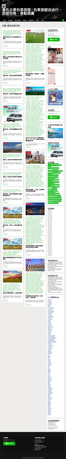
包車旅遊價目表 (36, 57)
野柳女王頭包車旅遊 (28, 125)
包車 (40, 167)
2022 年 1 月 (50, 215)
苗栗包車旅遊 (55, 201)
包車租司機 (27, 63)
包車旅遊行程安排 (41, 60)
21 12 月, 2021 (11, 161)
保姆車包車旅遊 (28, 167)
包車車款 (49, 359)
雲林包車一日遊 (5, 30)
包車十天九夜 (27, 172)
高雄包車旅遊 (32, 242)
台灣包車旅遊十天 (28, 180)
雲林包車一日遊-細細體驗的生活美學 (12, 129)
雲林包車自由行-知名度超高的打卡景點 (12, 37)
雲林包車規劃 (5, 127)
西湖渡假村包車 (32, 119)
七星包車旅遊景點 (28, 105)
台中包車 (50, 175)
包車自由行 (41, 63)
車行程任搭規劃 (41, 121)
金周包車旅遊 (33, 125)
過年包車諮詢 (36, 124)
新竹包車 (53, 195)
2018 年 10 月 (50, 251)
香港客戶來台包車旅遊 (39, 133)
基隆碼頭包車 (39, 232)
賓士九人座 (38, 120)
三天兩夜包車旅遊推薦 (34, 107)
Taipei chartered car (35, 99)
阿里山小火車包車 (39, 127)
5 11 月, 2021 (11, 228)
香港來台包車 (37, 69)
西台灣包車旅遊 (28, 119)
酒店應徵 (49, 370)
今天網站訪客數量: (51, 422)
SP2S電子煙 (50, 303)
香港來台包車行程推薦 (29, 70)
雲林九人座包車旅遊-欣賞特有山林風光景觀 (12, 57)
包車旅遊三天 (33, 278)
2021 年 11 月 (50, 217)
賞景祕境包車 (32, 121)
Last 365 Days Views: (51, 427)
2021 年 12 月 (50, 216)
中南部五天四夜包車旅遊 (29, 108)
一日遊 (33, 100)
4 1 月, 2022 (10, 132)
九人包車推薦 (5, 285)
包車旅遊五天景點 (34, 56)
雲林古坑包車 (9, 127)
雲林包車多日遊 (15, 30)
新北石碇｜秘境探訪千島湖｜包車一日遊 (54, 268)
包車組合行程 (35, 63)
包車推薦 (30, 276)
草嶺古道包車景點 (28, 118)
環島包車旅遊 (36, 235)
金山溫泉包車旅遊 (28, 126)
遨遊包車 (39, 124)
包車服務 (4, 20)
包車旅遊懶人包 (34, 222)
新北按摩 (49, 409)
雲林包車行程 (9, 72)
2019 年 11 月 (50, 237)
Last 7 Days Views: (51, 425)
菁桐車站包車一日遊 (40, 118)
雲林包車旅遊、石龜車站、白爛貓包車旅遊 (35, 74)
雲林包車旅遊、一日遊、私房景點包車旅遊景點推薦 (35, 190)
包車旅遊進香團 (28, 288)
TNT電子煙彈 (50, 363)
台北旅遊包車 (27, 114)
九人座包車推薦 (18, 285)
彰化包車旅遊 (49, 195)
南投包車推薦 (27, 226)
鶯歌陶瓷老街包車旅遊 (38, 134)
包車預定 (37, 20)
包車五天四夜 (27, 171)
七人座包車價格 (9, 252)
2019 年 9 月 (50, 239)
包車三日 (38, 55)
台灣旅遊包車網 (38, 228)
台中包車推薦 (55, 177)
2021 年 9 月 (50, 219)
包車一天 (43, 167)
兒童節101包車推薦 (28, 112)
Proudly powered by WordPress (27, 457)
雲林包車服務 (14, 52)
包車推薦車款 (34, 276)
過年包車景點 (27, 124)
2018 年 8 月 (50, 253)
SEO (48, 373)
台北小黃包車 (42, 113)
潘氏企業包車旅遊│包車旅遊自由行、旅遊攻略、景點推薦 (32, 12)
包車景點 (40, 288)
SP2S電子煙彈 (50, 312)
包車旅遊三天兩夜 (37, 278)
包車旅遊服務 (41, 284)
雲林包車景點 (18, 31)
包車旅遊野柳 (32, 178)
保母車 (31, 167)
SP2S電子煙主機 (50, 316)
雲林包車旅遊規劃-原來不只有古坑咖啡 (12, 258)
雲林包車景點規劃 (9, 52)
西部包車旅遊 (37, 119)
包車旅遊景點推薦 (36, 284)
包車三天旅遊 (34, 55)
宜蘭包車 (54, 189)
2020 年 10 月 (50, 226)
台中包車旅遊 (51, 179)
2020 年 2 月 (50, 233)
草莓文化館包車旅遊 (34, 118)
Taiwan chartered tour (29, 100)
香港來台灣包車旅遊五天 (40, 70)
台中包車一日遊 (55, 175)
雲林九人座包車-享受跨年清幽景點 (12, 176)
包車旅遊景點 (32, 284)
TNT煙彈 (49, 332)
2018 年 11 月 (50, 250)
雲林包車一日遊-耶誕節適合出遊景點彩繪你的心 (12, 194)
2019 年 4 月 (50, 244)
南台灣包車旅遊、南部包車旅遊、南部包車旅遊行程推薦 (35, 246)
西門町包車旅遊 (41, 119)
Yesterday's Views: (51, 423)
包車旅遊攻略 (37, 177)
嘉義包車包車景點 (38, 229)
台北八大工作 (50, 323)
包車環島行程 (40, 62)
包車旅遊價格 (32, 57)
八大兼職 (49, 321)
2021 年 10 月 (50, 218)
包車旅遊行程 (37, 60)
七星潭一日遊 (33, 105)
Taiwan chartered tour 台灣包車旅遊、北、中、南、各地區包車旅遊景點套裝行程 (35, 139)
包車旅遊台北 (27, 60)
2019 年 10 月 (50, 238)
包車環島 (32, 62)
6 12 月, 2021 (11, 178)
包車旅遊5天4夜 (38, 173)
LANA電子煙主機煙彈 (51, 336)
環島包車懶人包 (28, 235)
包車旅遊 (30, 56)
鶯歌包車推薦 (27, 134)
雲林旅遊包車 (9, 35)
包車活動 (39, 61)
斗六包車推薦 (5, 287)
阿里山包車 (35, 127)
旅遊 (60, 195)
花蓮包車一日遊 (50, 199)
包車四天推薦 (36, 172)
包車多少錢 (27, 173)
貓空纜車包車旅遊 (34, 120)
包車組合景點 (31, 63)
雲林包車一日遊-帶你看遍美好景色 (12, 93)
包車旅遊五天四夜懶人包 (33, 174)
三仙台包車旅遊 (38, 106)
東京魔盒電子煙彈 (51, 317)
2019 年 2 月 (50, 246)
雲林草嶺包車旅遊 (10, 291)
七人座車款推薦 (42, 48)
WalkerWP (42, 457)
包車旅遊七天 (27, 174)
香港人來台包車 (42, 132)
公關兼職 (49, 372)
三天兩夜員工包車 (40, 107)
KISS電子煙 (50, 304)
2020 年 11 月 (50, 225)
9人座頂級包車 (38, 44)
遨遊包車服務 (40, 239)
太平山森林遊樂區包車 (38, 234)
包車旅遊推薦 (27, 177)
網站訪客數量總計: (51, 428)
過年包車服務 (32, 124)
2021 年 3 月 (50, 224)
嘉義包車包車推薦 (28, 229)
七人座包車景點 (53, 165)
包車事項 (27, 56)
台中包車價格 (50, 177)
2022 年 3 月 (50, 213)
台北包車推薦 (34, 113)
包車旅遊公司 (40, 282)
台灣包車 (40, 179)
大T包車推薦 (27, 233)
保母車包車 (34, 167)
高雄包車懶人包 (28, 242)
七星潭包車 (36, 105)
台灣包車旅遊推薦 (33, 180)
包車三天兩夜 (30, 55)
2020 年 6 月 (50, 230)
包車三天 (27, 55)
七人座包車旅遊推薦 (33, 102)
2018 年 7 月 (50, 254)
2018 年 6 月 (50, 255)
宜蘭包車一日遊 (51, 191)
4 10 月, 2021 (11, 294)
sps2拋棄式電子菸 (51, 310)
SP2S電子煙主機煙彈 (51, 338)
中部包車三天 (30, 49)
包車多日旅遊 (31, 173)
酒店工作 (49, 396)
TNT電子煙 (49, 331)
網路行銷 (49, 325)
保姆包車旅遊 (38, 166)
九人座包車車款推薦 (39, 50)
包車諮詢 (42, 20)
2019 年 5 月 (50, 243)
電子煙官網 (49, 343)
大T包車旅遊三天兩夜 (36, 233)
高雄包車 (31, 241)
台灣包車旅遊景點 (38, 180)
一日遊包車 (36, 100)
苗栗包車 (60, 199)
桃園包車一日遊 (50, 197)
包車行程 (33, 289)
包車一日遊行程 (36, 54)
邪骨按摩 (49, 394)
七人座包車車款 (32, 48)
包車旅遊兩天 (36, 282)
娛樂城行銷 (49, 387)
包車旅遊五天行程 (39, 56)
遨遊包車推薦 (32, 239)
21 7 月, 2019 (33, 142)
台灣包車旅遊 (36, 227)
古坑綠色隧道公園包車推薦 (15, 252)
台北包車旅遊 (38, 113)
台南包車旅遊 (57, 184)
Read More (5, 65)
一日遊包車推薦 (40, 100)
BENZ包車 (41, 44)
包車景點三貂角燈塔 (28, 289)
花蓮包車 (59, 197)
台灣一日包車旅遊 (28, 179)
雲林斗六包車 (5, 35)
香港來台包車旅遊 (41, 69)
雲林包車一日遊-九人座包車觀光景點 (12, 225)
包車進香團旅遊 (34, 290)
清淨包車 (31, 114)
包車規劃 (32, 223)
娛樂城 (49, 383)
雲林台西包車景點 (5, 73)
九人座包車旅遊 (5, 286)
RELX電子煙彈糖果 (51, 311)
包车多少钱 (38, 290)
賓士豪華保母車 (28, 121)
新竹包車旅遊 (57, 195)
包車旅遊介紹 (27, 57)
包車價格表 (24, 20)
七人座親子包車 (37, 48)
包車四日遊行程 (40, 172)
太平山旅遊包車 (32, 234)
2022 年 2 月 (50, 214)
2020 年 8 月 (50, 228)
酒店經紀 (49, 322)
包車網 (38, 63)
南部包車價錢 (36, 226)
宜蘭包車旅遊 (51, 193)
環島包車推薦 (32, 235)
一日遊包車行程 (28, 101)
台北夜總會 (49, 389)
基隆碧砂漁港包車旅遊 (33, 232)
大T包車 (42, 232)
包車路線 (35, 223)
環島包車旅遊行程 (41, 235)
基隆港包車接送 (28, 232)
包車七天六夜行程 (41, 54)
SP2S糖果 (49, 346)
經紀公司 (49, 407)
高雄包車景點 (36, 242)
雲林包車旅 (4, 31)
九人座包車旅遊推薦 (33, 50)
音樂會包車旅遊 (32, 132)
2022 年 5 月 (50, 211)
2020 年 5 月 (50, 231)
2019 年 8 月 (50, 240)
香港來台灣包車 (34, 70)
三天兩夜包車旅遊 (28, 107)
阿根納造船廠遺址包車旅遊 (29, 127)
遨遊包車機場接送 (28, 240)
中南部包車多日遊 (35, 108)
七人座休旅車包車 (32, 101)
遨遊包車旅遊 (36, 239)
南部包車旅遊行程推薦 (41, 226)
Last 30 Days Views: (51, 426)
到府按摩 (49, 411)
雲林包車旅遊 (8, 31)
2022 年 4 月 (50, 212)
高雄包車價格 (39, 241)
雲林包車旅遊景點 (13, 31)
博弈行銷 (49, 386)
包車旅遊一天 (35, 277)
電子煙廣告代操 (50, 329)
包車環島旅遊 (36, 62)
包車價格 (49, 357)
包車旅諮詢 (40, 276)
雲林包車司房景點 (10, 30)
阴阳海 (39, 126)
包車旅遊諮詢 (41, 177)
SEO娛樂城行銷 (50, 388)
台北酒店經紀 (50, 324)
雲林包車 (4, 51)
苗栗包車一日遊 (50, 201)
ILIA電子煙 (49, 344)
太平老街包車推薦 (13, 286)
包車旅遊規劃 (10, 20)
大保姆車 (41, 233)
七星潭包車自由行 (32, 106)
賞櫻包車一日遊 (37, 121)
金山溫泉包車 (42, 125)
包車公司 (41, 171)
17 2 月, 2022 (11, 95)
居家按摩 (49, 410)
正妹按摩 (49, 401)
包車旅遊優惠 (40, 57)
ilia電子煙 (49, 305)
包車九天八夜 (42, 55)
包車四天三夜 (32, 172)
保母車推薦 (37, 167)
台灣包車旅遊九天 (41, 227)
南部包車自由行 (28, 227)
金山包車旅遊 (38, 125)
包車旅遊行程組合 (28, 61)
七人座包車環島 (28, 48)
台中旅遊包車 (57, 179)
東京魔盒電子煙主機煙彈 (52, 342)
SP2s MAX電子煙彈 (51, 308)
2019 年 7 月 (50, 241)
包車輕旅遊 (38, 223)
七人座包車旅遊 (28, 102)
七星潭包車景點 (28, 106)
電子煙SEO (49, 330)
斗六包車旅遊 (9, 287)
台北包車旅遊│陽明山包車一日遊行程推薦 (54, 292)
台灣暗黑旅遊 (50, 351)
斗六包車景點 (13, 287)
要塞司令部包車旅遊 (28, 120)
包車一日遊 (9, 286)
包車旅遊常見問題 (32, 60)
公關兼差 (49, 371)
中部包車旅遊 (39, 49)
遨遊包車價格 (27, 239)
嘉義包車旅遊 (57, 186)
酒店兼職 (49, 320)
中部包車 (27, 49)
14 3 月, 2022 (11, 77)
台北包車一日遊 (56, 182)
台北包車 (30, 113)
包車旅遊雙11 (36, 288)
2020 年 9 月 (50, 227)
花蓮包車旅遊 (34, 114)
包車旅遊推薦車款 (32, 177)
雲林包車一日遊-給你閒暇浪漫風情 (12, 75)
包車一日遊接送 (31, 54)
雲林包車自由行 (19, 52)
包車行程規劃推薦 (28, 223)
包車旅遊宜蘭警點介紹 (29, 222)
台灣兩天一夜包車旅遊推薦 (34, 179)
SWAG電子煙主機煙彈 (51, 335)
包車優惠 (31, 171)
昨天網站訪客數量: (51, 424)
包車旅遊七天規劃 (28, 278)
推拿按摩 (49, 350)
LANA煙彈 (49, 318)
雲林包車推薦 (20, 30)
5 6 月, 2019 (33, 192)
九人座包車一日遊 (13, 285)
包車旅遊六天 (27, 283)
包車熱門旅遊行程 (28, 62)
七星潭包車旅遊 (41, 105)
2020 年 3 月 (50, 232)
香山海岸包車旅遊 (32, 69)
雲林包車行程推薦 (14, 72)
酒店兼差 (49, 369)
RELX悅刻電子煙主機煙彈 (52, 337)
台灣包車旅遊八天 (28, 228)
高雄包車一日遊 (35, 241)
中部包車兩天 (34, 49)
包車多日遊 (27, 276)
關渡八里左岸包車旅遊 (34, 126)
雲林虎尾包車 (18, 223)
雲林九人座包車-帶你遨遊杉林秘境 (12, 159)
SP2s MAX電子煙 (50, 307)
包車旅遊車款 (27, 178)
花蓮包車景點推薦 (39, 114)
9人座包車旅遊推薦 (32, 44)
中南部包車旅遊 (40, 108)
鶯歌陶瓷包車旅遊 (32, 134)
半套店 (49, 400)
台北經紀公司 (50, 408)
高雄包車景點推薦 (41, 242)
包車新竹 (27, 220)
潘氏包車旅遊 (6, 77)
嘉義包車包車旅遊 (33, 229)
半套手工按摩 (50, 398)
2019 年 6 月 (50, 242)
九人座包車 (8, 285)
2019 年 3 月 (50, 245)
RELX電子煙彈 (50, 319)
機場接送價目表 (31, 20)
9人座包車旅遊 (28, 44)
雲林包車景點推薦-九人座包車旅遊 (12, 293)
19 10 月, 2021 (11, 260)
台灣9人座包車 (40, 178)
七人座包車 (4, 252)
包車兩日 (34, 171)
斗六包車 (18, 286)
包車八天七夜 (37, 171)
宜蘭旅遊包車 (57, 193)
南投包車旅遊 (32, 226)
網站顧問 (49, 306)
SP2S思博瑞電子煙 (51, 345)
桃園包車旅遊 (55, 197)
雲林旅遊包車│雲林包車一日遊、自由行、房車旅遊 (35, 296)
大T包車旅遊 (31, 233)
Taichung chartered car (29, 99)
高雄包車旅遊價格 (18, 20)
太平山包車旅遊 (28, 234)
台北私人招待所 (50, 347)
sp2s (48, 298)
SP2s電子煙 (50, 309)
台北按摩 (49, 399)
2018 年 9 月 (50, 252)
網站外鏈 (49, 376)
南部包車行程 (32, 227)
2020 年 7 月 (50, 229)
